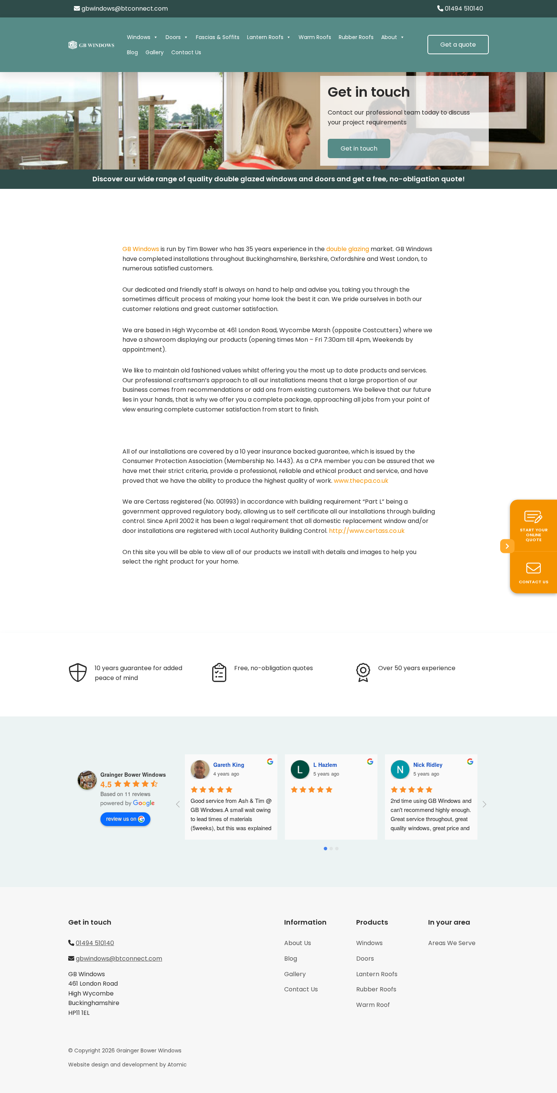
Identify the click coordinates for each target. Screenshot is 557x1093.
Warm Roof (373, 1004)
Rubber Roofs (356, 37)
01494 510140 (464, 8)
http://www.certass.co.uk (367, 530)
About (389, 37)
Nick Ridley (428, 764)
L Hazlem (325, 764)
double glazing (347, 249)
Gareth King (228, 764)
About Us (297, 943)
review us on (121, 818)
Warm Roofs (315, 37)
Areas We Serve (452, 943)
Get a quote (458, 44)
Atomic (177, 1064)
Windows (138, 37)
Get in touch (359, 148)
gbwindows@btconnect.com (124, 8)
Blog (132, 52)
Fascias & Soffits (217, 37)
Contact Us (186, 52)
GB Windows (140, 249)
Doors (173, 37)
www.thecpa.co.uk (361, 480)
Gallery (155, 52)
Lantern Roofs (265, 37)
